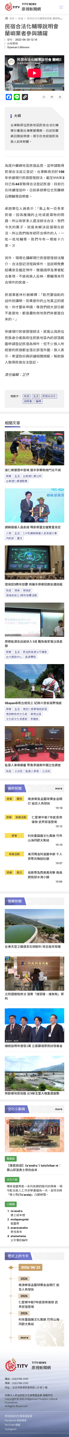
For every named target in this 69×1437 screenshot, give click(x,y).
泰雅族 (34, 719)
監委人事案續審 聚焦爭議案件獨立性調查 (33, 765)
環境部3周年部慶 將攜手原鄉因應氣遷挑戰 (33, 584)
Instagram (10, 1429)
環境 (17, 590)
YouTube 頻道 (12, 1424)
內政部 (10, 538)
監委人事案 (32, 771)
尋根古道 (35, 714)
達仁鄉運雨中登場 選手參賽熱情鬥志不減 (33, 470)
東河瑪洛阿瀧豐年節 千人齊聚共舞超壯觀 (45, 856)
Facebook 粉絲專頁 (16, 1420)
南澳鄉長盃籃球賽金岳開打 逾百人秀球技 (45, 801)
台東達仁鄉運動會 (16, 481)
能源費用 (30, 657)
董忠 (19, 538)
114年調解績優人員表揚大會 (40, 533)
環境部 (27, 590)
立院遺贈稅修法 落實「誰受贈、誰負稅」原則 (34, 996)
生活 (36, 396)
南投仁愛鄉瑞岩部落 (35, 709)
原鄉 (8, 476)
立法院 (18, 771)
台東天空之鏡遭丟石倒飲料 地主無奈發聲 (33, 946)
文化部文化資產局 (16, 719)
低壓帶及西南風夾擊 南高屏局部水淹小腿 (45, 874)
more (24, 1337)
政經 (26, 396)
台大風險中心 (14, 657)
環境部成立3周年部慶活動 (21, 595)
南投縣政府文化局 (16, 714)
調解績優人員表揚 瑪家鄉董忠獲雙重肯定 (33, 527)
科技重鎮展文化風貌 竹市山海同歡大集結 (45, 837)
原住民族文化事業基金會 (18, 1416)
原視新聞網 (31, 9)
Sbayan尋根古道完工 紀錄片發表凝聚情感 (33, 703)
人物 (8, 533)
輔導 (38, 401)
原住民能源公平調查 (35, 652)
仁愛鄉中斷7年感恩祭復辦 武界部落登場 (47, 819)
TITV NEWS (29, 4)
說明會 (28, 401)
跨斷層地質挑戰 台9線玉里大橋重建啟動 (32, 1093)
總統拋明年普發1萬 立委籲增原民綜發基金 (33, 1045)
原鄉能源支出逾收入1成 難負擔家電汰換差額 (33, 644)
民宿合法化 (49, 396)
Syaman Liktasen (18, 47)
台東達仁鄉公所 (32, 476)
